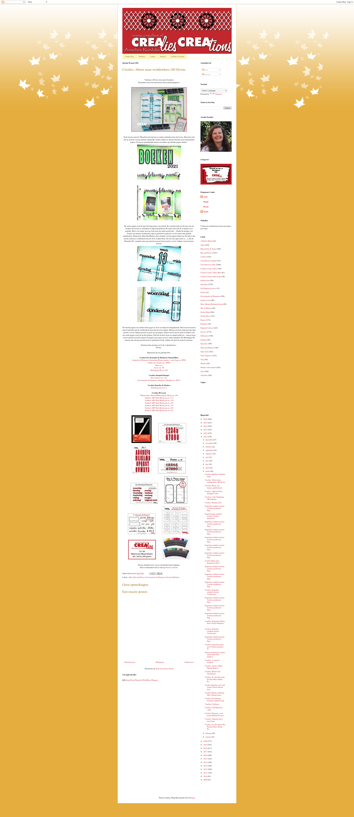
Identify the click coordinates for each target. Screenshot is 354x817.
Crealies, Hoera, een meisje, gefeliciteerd (213, 486)
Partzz (203, 320)
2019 (205, 744)
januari (208, 737)
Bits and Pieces (139, 577)
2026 (205, 419)
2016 (205, 755)
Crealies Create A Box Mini (211, 272)
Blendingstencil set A (159, 387)
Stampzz (204, 339)
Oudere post (189, 662)
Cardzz (203, 256)
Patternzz (204, 324)
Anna (205, 196)
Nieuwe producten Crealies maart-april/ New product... (215, 654)
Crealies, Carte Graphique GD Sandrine (214, 498)
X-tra (202, 371)
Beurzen (163, 56)
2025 (205, 422)
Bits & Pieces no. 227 (159, 378)
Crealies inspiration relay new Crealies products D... (214, 646)
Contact (152, 56)
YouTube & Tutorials (177, 56)
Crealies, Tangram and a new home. (214, 720)
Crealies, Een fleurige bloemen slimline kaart (214, 699)
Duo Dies (204, 284)
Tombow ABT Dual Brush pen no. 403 (159, 408)
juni (207, 460)
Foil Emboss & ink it (208, 288)
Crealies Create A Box (209, 268)
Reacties (207, 74)
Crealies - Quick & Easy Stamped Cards (214, 492)
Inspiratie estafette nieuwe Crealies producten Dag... (214, 508)
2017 (205, 751)
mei (207, 464)
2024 (205, 426)
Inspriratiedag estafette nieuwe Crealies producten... (213, 516)
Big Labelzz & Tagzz (208, 249)
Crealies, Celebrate (212, 704)
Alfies (130, 577)
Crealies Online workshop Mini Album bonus (214, 693)
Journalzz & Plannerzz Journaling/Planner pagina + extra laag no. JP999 (159, 360)
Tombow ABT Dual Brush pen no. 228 (159, 400)
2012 (205, 769)
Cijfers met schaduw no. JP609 (159, 362)
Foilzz (203, 292)
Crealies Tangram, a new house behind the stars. (214, 714)
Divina (206, 206)
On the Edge (205, 312)
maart (208, 471)
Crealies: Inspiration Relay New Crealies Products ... (215, 623)
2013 (205, 765)
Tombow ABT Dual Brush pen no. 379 (159, 405)
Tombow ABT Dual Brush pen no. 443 (159, 410)
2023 (205, 429)
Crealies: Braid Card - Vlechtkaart (213, 672)
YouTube (204, 375)
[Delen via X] (156, 573)
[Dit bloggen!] (153, 573)
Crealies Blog (129, 56)
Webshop (142, 56)
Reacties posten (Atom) (165, 668)
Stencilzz (204, 343)
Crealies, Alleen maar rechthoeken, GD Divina (215, 481)
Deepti (205, 201)
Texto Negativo (206, 355)
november (210, 443)
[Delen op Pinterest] (161, 573)
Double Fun (205, 280)
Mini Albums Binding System (212, 304)
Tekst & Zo (205, 351)
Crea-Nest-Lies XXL (208, 264)
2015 (205, 758)
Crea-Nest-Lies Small (208, 260)
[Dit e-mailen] (150, 573)
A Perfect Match (207, 241)
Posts (206, 70)
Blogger (192, 797)
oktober (209, 446)
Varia (202, 359)
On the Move (205, 316)
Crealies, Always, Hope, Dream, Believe (214, 667)
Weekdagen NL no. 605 (159, 370)
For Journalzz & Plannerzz (155, 577)
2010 (205, 776)
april (207, 467)
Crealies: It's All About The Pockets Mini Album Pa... (215, 726)
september (210, 450)
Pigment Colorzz (207, 328)
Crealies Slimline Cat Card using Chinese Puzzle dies (215, 687)
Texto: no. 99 (159, 367)
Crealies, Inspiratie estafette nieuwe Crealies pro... (212, 592)
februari (209, 733)
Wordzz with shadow (208, 367)
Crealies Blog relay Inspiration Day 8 (212, 562)
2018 (205, 748)
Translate (218, 94)
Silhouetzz (205, 335)
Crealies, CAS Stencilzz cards (214, 708)
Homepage (160, 662)
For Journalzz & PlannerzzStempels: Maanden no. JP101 (159, 380)
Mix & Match (206, 308)
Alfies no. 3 (159, 365)
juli (207, 457)
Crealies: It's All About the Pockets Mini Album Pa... (215, 679)
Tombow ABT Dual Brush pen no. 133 (159, 398)
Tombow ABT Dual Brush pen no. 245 (159, 403)
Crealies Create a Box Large (211, 276)
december (209, 439)
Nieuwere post (129, 662)
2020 (205, 741)
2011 (205, 773)
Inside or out (205, 300)
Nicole (205, 211)
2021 (205, 436)
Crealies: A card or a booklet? (212, 661)
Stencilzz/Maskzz (172, 577)
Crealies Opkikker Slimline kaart (215, 475)
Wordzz (203, 363)
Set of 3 (203, 332)
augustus (209, 453)
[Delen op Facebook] (158, 573)
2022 (205, 433)
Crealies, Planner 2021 (213, 502)
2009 (205, 779)
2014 (205, 762)
